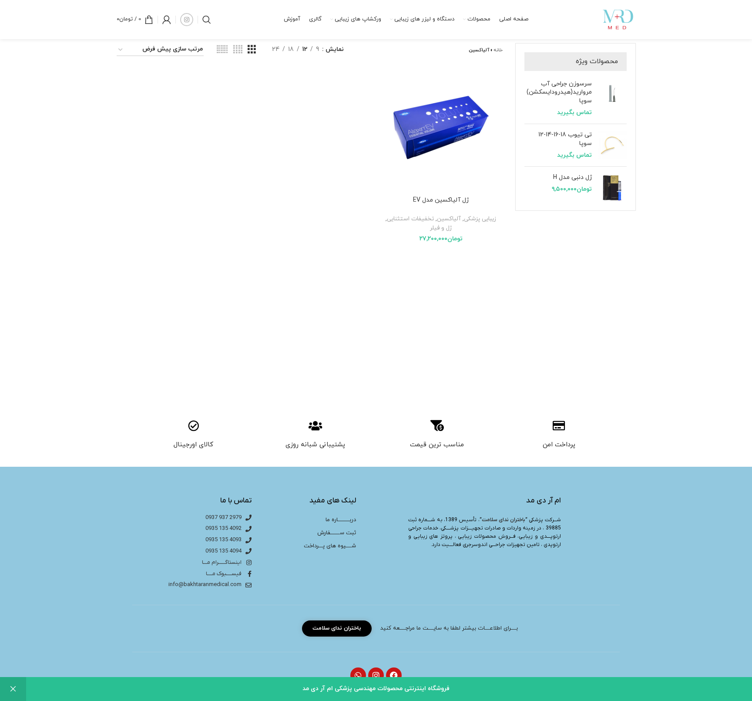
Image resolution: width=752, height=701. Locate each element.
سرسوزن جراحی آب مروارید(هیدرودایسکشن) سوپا (559, 92)
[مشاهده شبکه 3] (252, 50)
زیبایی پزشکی (480, 219)
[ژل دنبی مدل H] (612, 187)
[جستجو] (206, 19)
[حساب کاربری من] (166, 19)
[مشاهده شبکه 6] (222, 50)
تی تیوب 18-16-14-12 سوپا (565, 139)
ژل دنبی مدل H (572, 177)
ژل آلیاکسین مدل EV (441, 200)
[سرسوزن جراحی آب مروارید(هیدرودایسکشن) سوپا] (612, 98)
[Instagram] (376, 675)
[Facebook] (394, 675)
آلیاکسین (449, 219)
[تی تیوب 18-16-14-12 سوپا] (612, 145)
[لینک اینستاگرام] (186, 19)
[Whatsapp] (358, 675)
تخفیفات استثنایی (410, 219)
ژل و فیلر (441, 228)
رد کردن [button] (13, 689)
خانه (498, 50)
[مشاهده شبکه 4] (237, 50)
